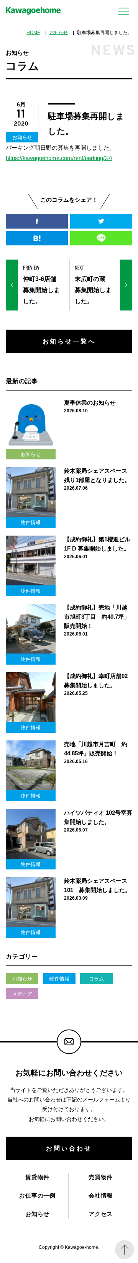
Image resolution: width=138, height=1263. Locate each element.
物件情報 (59, 979)
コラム (96, 979)
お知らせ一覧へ (69, 341)
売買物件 (101, 1177)
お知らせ (58, 32)
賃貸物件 (37, 1177)
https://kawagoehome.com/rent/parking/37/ (59, 158)
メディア (22, 994)
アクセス (101, 1214)
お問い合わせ (69, 1148)
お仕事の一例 (37, 1195)
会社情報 (101, 1195)
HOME (33, 32)
